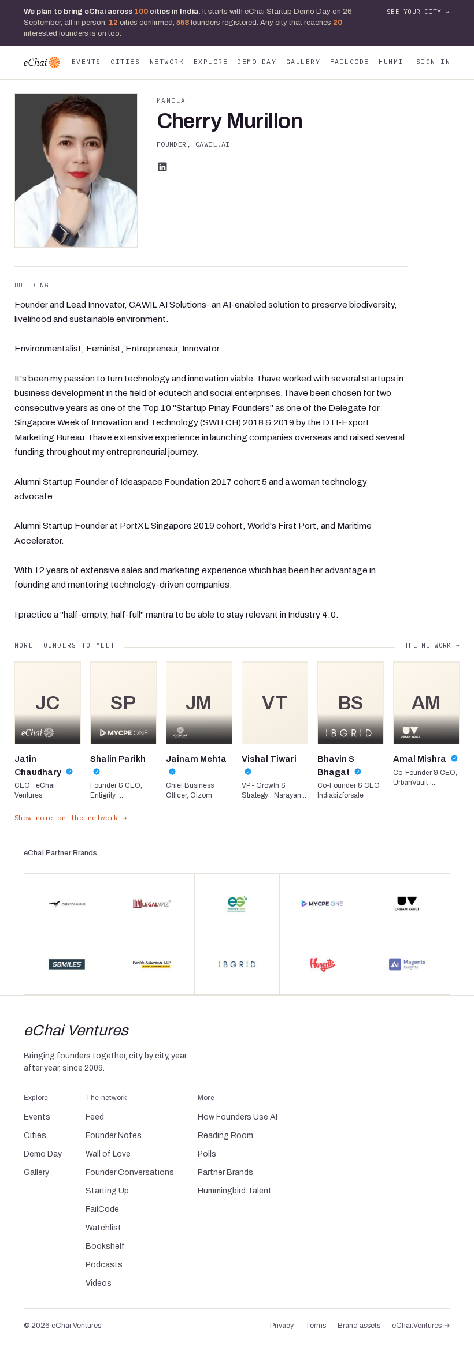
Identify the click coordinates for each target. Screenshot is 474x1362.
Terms (315, 1326)
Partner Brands (225, 1172)
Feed (95, 1117)
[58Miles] (66, 964)
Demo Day (256, 61)
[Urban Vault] (407, 904)
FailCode (349, 61)
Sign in (433, 61)
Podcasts (104, 1264)
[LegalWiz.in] (151, 904)
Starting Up (107, 1191)
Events (86, 61)
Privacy (282, 1326)
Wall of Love (108, 1154)
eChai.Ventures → (421, 1326)
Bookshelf (105, 1246)
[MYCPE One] (322, 904)
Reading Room (225, 1135)
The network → (432, 645)
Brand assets (359, 1326)
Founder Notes (114, 1135)
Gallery (303, 61)
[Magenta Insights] (407, 964)
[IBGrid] (237, 964)
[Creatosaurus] (66, 904)
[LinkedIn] (162, 167)
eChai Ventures (76, 1030)
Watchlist (103, 1227)
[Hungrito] (322, 964)
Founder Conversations (130, 1172)
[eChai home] (42, 62)
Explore (211, 61)
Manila (171, 100)
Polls (207, 1154)
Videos (99, 1283)
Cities (125, 61)
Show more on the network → (70, 817)
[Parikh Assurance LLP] (151, 964)
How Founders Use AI (237, 1117)
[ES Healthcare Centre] (237, 904)
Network (167, 61)
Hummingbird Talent (235, 1191)
